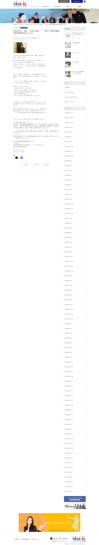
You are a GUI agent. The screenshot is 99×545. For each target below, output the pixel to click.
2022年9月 (67, 218)
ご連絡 (66, 87)
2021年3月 (67, 304)
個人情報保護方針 (25, 539)
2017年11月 (68, 443)
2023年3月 (67, 189)
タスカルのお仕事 (69, 97)
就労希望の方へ (46, 6)
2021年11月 (68, 266)
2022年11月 (68, 208)
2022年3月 (67, 247)
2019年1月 (67, 400)
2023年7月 (67, 170)
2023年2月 (67, 194)
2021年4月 (67, 299)
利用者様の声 (57, 6)
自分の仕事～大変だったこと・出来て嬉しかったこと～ (78, 34)
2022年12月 (68, 204)
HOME (15, 24)
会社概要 (16, 539)
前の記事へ (47, 164)
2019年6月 (67, 395)
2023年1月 (67, 199)
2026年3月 (67, 112)
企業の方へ (69, 6)
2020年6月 (67, 338)
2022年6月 (67, 232)
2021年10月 (68, 271)
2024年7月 (67, 127)
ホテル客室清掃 (76, 42)
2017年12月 (68, 438)
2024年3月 (67, 132)
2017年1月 (67, 491)
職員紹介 (80, 6)
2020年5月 (67, 342)
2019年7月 (67, 390)
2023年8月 (67, 165)
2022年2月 (67, 251)
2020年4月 (67, 347)
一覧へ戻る (36, 164)
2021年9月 (67, 275)
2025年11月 (68, 122)
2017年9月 (67, 453)
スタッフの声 (24, 27)
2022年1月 (67, 256)
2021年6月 (67, 290)
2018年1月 (67, 433)
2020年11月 (68, 314)
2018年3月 (67, 424)
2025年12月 (68, 117)
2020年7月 (67, 333)
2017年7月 (67, 462)
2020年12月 (68, 309)
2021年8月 (67, 280)
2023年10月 (68, 156)
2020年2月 (67, 357)
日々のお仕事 (75, 61)
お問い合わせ (77, 1)
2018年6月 (67, 410)
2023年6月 (67, 175)
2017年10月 (68, 448)
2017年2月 (67, 486)
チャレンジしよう (76, 52)
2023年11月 (68, 151)
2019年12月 (68, 366)
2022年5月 (67, 237)
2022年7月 (67, 227)
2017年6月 (67, 467)
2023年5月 (67, 180)
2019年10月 (68, 376)
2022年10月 (68, 213)
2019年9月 (67, 381)
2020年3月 (67, 352)
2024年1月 (67, 141)
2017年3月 (67, 481)
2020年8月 (67, 328)
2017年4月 (67, 477)
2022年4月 (67, 242)
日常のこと (67, 101)
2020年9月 (67, 323)
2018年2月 (67, 429)
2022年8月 (67, 223)
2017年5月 (67, 472)
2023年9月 (67, 160)
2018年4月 (67, 419)
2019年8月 (67, 386)
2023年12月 (68, 146)
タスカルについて (34, 6)
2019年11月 (68, 371)
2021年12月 (68, 261)
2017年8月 (67, 457)
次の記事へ (26, 164)
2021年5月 (67, 295)
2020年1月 (67, 362)
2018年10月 (68, 405)
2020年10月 (68, 318)
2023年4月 (67, 184)
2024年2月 (67, 136)
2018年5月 (67, 414)
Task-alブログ (64, 1)
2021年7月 (67, 285)
